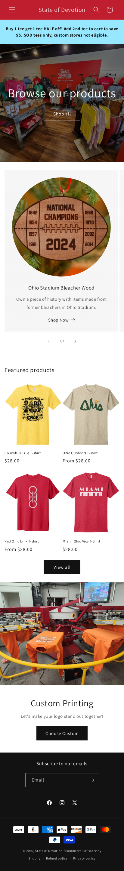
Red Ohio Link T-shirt (22, 541)
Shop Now (58, 320)
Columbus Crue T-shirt (23, 453)
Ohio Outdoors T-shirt (80, 453)
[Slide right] (75, 341)
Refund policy (56, 858)
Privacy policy (84, 858)
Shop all (62, 113)
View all (62, 567)
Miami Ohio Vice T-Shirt (82, 541)
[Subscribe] (92, 780)
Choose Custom (62, 733)
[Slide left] (48, 341)
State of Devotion (49, 851)
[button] (12, 9)
